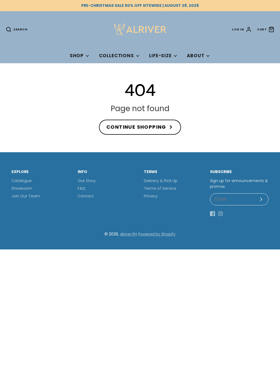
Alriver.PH (128, 234)
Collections (116, 55)
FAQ (81, 188)
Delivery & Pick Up (160, 180)
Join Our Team (25, 196)
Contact (86, 196)
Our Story (87, 180)
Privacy (151, 196)
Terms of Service (160, 188)
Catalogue (21, 180)
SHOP (77, 55)
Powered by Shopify (157, 234)
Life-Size (160, 55)
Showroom (21, 188)
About (195, 55)
